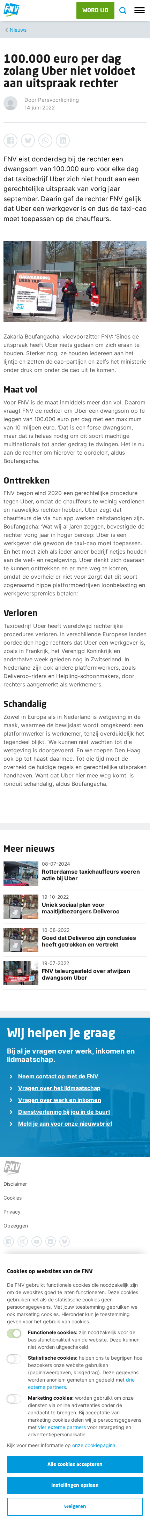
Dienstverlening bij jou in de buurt (64, 1111)
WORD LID (95, 10)
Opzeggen (15, 1226)
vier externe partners (62, 1427)
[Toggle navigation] (139, 10)
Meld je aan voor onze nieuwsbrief (65, 1123)
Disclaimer (15, 1184)
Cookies (12, 1198)
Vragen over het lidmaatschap (59, 1088)
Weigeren (75, 1506)
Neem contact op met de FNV (58, 1076)
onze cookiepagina (93, 1445)
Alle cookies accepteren (75, 1464)
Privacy (12, 1212)
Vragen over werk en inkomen (59, 1099)
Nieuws (18, 30)
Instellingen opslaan (75, 1485)
